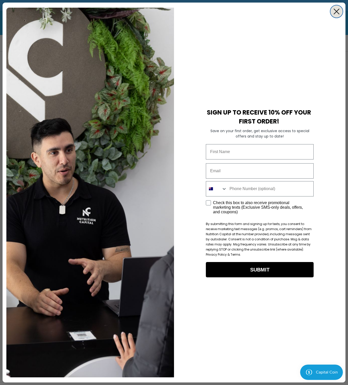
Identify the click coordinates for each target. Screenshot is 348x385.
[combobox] (216, 188)
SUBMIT (260, 269)
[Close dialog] (336, 11)
